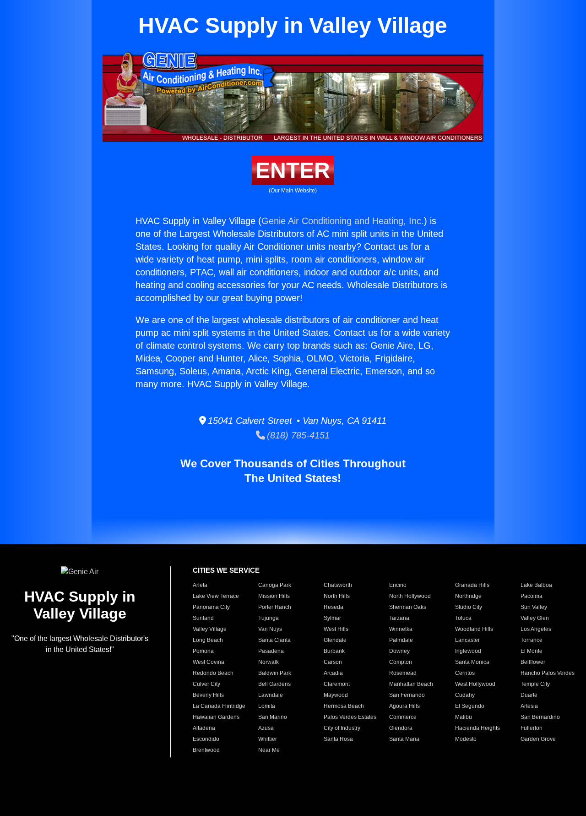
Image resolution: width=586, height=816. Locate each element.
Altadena (204, 728)
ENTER (292, 170)
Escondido (206, 739)
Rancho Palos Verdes (548, 673)
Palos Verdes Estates (350, 717)
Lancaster (467, 640)
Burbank (334, 651)
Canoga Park (274, 585)
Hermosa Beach (344, 706)
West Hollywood (475, 684)
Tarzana (399, 618)
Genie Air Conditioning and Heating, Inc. (342, 221)
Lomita (266, 706)
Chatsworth (338, 585)
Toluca (463, 618)
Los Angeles (536, 629)
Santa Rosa (338, 739)
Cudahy (465, 695)
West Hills (336, 629)
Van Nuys (270, 629)
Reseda (333, 607)
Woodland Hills (474, 629)
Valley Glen (535, 618)
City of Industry (342, 728)
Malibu (463, 717)
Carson (333, 662)
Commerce (403, 717)
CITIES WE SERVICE (226, 570)
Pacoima (532, 596)
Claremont (337, 684)
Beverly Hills (208, 695)
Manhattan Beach (411, 684)
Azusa (266, 728)
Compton (400, 662)
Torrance (532, 640)
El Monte (532, 651)
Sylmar (332, 618)
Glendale (335, 640)
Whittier (267, 739)
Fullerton (532, 728)
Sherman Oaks (407, 607)
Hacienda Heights (477, 728)
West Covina (208, 662)
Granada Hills (472, 585)
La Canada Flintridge (219, 706)
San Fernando (407, 695)
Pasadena (271, 651)
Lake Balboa (536, 585)
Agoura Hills (404, 706)
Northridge (468, 596)
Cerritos (465, 673)
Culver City (206, 684)
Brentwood (206, 750)
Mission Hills (274, 596)
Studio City (468, 607)
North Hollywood (410, 596)
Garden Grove (538, 739)
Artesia (529, 706)
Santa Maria (404, 739)
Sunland (203, 618)
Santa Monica (472, 662)
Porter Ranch (274, 607)
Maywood (336, 695)
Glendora (400, 728)
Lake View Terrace (216, 596)
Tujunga (268, 618)
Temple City (535, 684)
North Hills (337, 596)
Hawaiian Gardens (216, 717)
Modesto (466, 739)
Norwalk (268, 662)
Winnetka (400, 629)
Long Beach (208, 640)
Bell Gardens (274, 684)
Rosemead (403, 673)
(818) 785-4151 (297, 435)
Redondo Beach (213, 673)
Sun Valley (534, 607)
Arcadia (333, 673)
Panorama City (211, 607)
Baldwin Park (274, 673)
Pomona (203, 651)
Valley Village (210, 629)
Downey (399, 651)
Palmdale (401, 640)
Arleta (200, 585)
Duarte (529, 695)
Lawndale (270, 695)
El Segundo (469, 706)
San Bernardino (540, 717)
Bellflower (533, 662)
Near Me (269, 750)
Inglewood (468, 651)
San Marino (272, 717)
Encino (398, 585)
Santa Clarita (274, 640)
